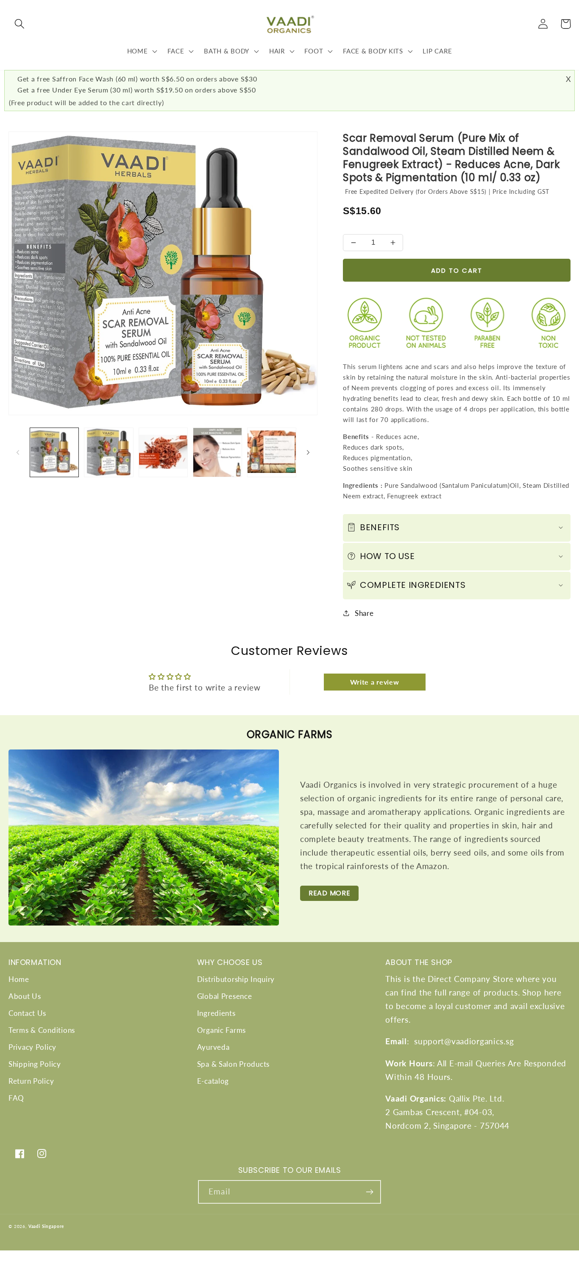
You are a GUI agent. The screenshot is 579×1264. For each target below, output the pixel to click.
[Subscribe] (369, 1192)
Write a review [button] (374, 682)
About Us (24, 996)
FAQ (16, 1097)
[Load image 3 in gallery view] (163, 452)
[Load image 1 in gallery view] (54, 452)
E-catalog (213, 1081)
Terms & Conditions (41, 1030)
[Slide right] (308, 452)
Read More (329, 893)
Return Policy (31, 1081)
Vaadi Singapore (46, 1226)
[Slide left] (17, 452)
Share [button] (364, 613)
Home (18, 979)
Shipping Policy (34, 1064)
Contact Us (27, 1013)
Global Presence (224, 996)
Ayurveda (213, 1047)
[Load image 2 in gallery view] (108, 452)
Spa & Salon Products (233, 1064)
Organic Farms (221, 1030)
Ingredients (216, 1013)
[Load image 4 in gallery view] (217, 452)
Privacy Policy (32, 1047)
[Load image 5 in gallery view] (271, 452)
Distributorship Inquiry (236, 979)
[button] (19, 24)
